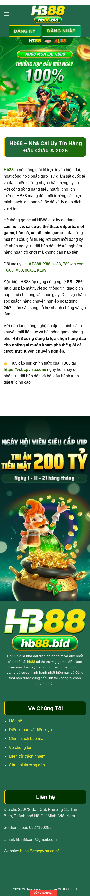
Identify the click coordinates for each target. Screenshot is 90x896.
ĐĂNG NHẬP (61, 30)
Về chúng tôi (20, 747)
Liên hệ (15, 721)
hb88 (31, 662)
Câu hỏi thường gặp (27, 765)
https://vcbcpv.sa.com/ (25, 369)
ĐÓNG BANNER (44, 892)
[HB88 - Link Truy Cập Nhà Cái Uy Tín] (48, 14)
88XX (30, 270)
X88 (19, 270)
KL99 (41, 270)
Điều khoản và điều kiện (30, 730)
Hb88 (9, 170)
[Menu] (7, 14)
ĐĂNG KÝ (25, 31)
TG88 (9, 270)
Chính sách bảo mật (26, 738)
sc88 (56, 264)
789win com (73, 264)
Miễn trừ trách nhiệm (27, 756)
